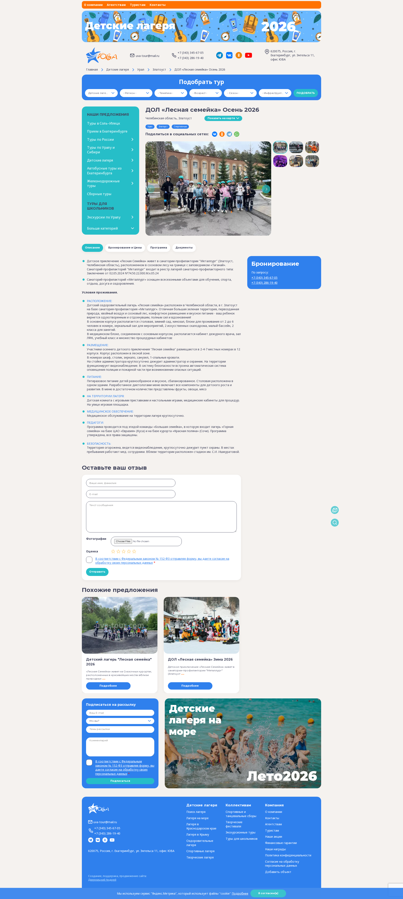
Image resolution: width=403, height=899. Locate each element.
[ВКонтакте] (214, 134)
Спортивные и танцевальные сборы (241, 814)
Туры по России (100, 139)
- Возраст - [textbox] (200, 93)
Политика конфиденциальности (288, 855)
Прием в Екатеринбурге (107, 131)
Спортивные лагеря (200, 851)
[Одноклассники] (222, 134)
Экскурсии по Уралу (103, 217)
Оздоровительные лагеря (199, 843)
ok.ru (239, 55)
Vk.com (229, 55)
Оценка (92, 551)
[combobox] (101, 93)
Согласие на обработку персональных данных (282, 864)
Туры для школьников (242, 839)
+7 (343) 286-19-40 (191, 58)
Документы (184, 247)
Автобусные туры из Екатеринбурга (104, 170)
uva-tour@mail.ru (147, 56)
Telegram (219, 55)
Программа (158, 247)
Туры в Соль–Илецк (103, 123)
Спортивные (180, 126)
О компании (93, 5)
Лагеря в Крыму (197, 834)
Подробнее (108, 685)
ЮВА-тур (102, 55)
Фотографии (96, 539)
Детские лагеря (100, 160)
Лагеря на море (197, 818)
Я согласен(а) (268, 893)
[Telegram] (229, 134)
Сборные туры (99, 194)
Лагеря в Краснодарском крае (201, 826)
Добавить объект (278, 872)
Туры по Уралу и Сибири (101, 149)
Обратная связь (335, 510)
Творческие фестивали (234, 824)
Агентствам (116, 5)
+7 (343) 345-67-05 (191, 53)
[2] (116, 551)
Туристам (137, 5)
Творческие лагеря (200, 857)
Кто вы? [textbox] (94, 720)
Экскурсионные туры (240, 832)
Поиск (335, 522)
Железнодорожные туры (103, 183)
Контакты (158, 5)
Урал (150, 126)
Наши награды (275, 849)
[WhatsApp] (236, 134)
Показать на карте (221, 118)
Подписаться (120, 780)
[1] (113, 551)
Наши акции (273, 837)
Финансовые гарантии (281, 843)
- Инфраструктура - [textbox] (275, 93)
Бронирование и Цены (125, 247)
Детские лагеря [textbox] (99, 93)
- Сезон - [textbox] (233, 93)
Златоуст (163, 126)
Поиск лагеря (195, 812)
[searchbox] (105, 729)
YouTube (248, 55)
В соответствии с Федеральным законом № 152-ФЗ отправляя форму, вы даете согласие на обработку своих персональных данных (124, 767)
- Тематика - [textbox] (165, 93)
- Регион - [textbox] (129, 93)
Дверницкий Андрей (102, 880)
